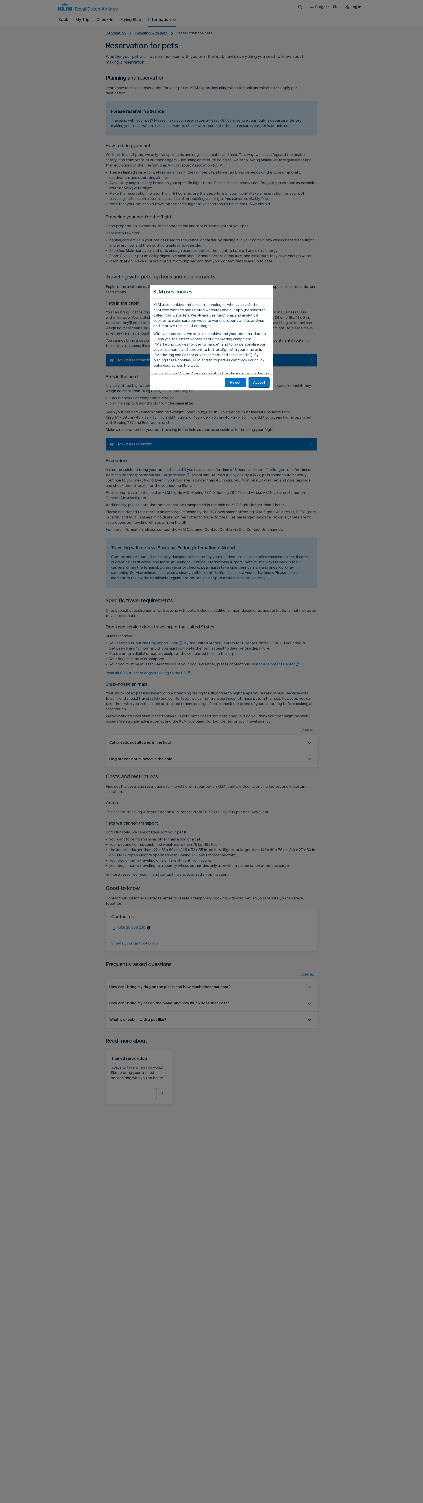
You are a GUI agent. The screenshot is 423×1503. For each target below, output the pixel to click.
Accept (259, 382)
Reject (235, 382)
